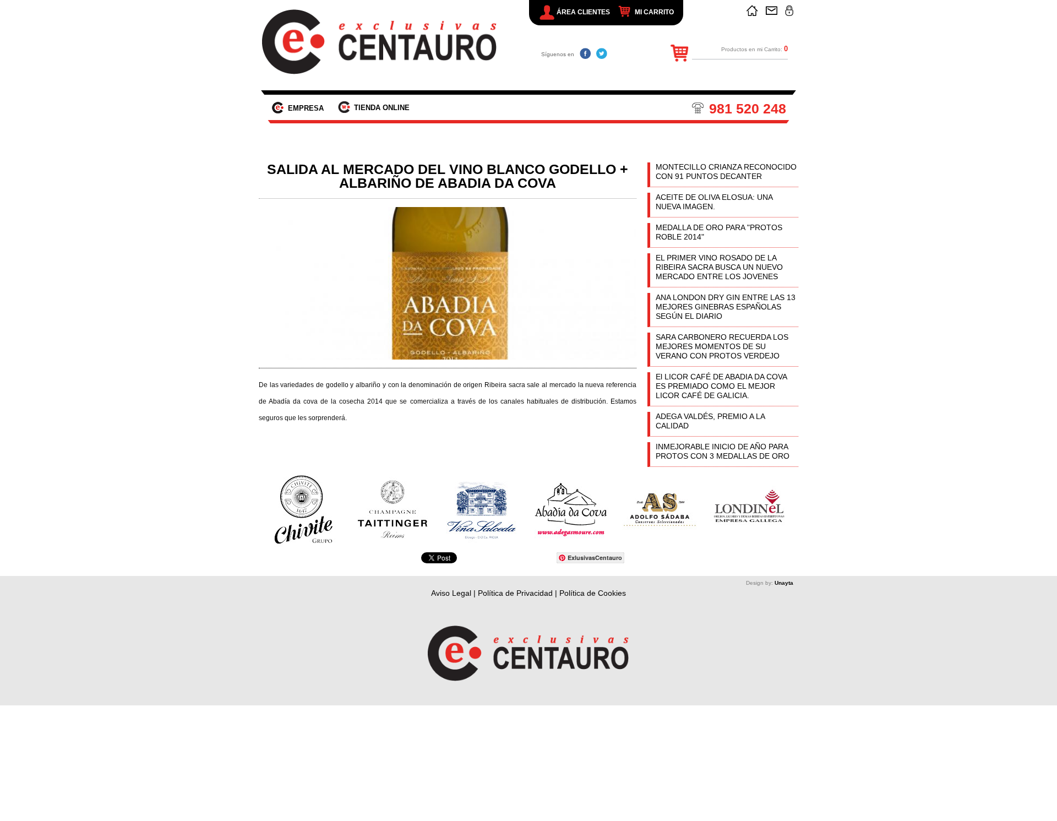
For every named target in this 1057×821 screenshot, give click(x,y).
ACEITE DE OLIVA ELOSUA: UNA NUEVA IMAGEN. (714, 202)
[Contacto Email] (771, 10)
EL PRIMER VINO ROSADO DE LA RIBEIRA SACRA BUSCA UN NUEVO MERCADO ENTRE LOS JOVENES (719, 267)
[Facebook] (585, 53)
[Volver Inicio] (752, 10)
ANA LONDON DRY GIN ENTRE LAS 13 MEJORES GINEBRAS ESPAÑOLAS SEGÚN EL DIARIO (726, 306)
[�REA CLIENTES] (547, 12)
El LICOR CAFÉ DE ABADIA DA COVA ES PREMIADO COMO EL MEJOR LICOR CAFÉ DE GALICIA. (721, 386)
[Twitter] (601, 53)
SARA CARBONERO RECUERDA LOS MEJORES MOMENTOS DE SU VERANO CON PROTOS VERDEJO (722, 346)
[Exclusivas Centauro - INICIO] (380, 41)
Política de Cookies (592, 593)
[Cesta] (676, 55)
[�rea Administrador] (789, 10)
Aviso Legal (451, 593)
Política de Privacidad (515, 593)
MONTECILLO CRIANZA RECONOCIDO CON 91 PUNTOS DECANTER (726, 171)
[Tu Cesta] (626, 11)
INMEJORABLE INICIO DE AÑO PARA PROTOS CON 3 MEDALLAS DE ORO (722, 451)
